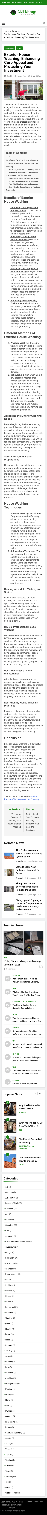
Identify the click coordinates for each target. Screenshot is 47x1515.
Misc (7, 1394)
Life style (9, 1372)
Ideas (7, 1340)
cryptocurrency (11, 1247)
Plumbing (9, 1411)
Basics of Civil (11, 1203)
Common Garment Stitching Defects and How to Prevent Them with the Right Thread (28, 1034)
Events (8, 1280)
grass (7, 1323)
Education (9, 1258)
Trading (8, 1460)
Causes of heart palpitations (25, 1084)
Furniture (9, 1312)
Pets (7, 1405)
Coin (7, 1230)
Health (8, 1329)
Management (11, 1383)
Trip (7, 1482)
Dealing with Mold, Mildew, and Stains (24, 178)
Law (7, 1367)
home (19, 48)
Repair (8, 1427)
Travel (8, 1471)
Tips (14, 1041)
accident (9, 1192)
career (8, 1219)
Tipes (7, 1449)
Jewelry (8, 1351)
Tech (5, 957)
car (6, 1214)
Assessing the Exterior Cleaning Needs (24, 169)
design (8, 1252)
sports (8, 1438)
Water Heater (11, 1493)
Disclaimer (38, 1502)
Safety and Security (13, 1433)
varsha (20, 861)
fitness (8, 1296)
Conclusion (11, 190)
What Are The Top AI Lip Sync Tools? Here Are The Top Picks (20, 2)
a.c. (6, 1187)
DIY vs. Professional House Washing (23, 181)
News (7, 1400)
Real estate (10, 1422)
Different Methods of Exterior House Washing (22, 165)
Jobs (7, 1356)
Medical (16, 1080)
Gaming (8, 1318)
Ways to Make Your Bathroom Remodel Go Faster (27, 870)
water (7, 1487)
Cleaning (9, 48)
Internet (8, 1345)
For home (9, 1307)
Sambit (9, 76)
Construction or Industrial (24, 1001)
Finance (16, 1054)
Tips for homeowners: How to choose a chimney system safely (29, 853)
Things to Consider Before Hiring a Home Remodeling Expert (27, 886)
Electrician (10, 1263)
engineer (9, 1269)
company (9, 1236)
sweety (21, 878)
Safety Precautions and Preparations (23, 172)
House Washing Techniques (18, 175)
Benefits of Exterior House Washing (22, 160)
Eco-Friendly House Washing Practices (24, 187)
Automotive (10, 1198)
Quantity (9, 1416)
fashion (16, 1028)
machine (9, 1378)
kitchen (8, 1362)
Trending (9, 1476)
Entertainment (11, 1274)
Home (29, 1502)
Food (7, 1301)
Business (16, 975)
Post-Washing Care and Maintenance (23, 184)
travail (8, 1465)
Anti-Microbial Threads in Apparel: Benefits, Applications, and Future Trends (27, 1047)
